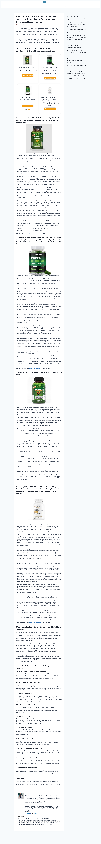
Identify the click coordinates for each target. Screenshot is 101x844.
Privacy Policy (65, 6)
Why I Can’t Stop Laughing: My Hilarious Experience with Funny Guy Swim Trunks (76, 52)
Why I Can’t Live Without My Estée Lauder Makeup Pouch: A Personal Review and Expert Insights (38, 820)
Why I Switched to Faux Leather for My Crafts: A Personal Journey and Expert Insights (77, 67)
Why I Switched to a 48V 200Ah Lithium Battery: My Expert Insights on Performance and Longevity (77, 45)
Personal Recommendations (42, 6)
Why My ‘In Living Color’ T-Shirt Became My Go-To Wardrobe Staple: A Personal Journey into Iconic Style (76, 73)
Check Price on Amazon (28, 75)
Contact (72, 6)
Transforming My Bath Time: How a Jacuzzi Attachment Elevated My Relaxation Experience (37, 818)
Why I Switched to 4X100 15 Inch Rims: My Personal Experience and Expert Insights (35, 824)
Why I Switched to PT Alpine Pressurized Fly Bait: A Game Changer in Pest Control (76, 18)
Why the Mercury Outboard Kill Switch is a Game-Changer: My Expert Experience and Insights (37, 822)
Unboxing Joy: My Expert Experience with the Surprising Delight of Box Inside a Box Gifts (76, 80)
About (32, 6)
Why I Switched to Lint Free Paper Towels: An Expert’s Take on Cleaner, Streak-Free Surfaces (76, 24)
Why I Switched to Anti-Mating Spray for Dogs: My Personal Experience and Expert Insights (76, 31)
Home (28, 6)
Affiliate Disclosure (55, 6)
